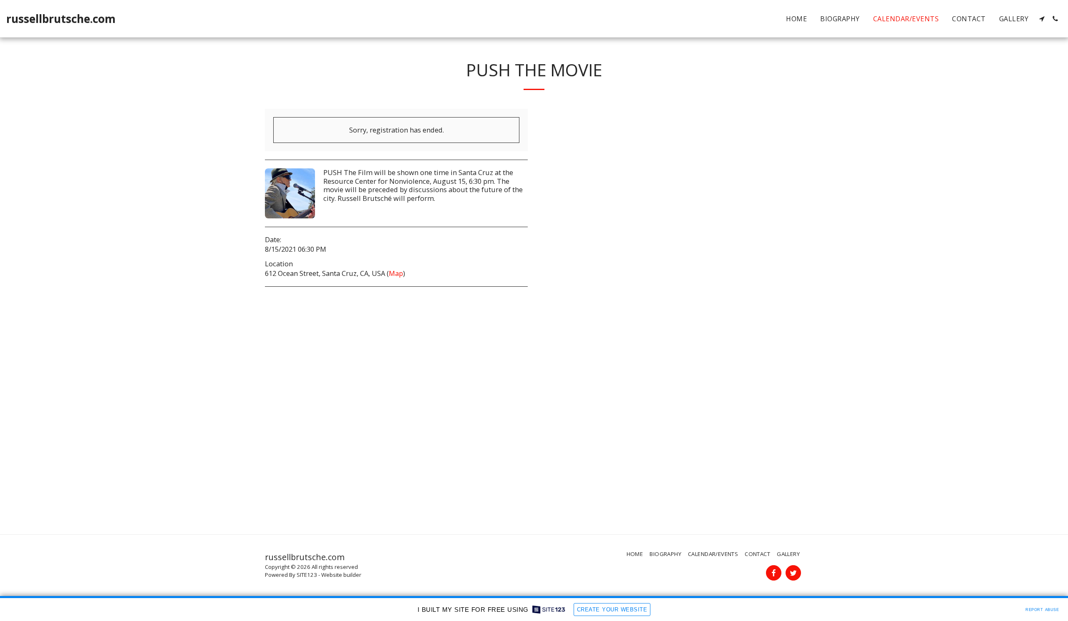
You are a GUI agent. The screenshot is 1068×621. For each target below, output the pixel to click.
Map (396, 273)
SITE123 (307, 574)
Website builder (341, 574)
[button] (1041, 18)
